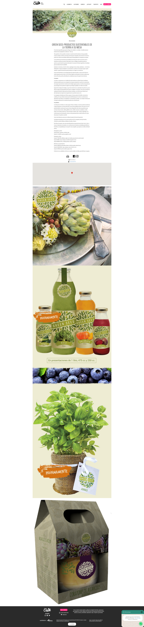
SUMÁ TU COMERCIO (107, 4)
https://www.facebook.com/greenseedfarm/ (74, 156)
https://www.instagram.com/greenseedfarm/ (77, 156)
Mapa (101, 4)
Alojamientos (69, 4)
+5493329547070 (73, 161)
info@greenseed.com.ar (68, 156)
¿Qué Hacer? (89, 4)
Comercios (83, 4)
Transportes (95, 4)
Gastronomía (76, 4)
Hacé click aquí (137, 618)
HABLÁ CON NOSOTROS (64, 612)
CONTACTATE (65, 614)
